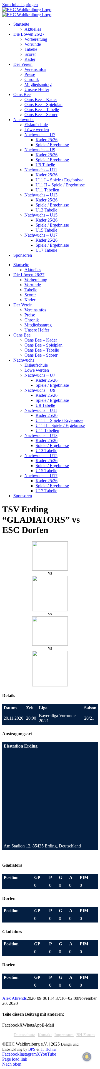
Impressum (64, 1034)
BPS (31, 1049)
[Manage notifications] (86, 1056)
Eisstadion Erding (21, 746)
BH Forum (85, 1034)
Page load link (14, 1059)
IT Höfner (49, 1049)
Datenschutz (24, 1034)
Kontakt (45, 1034)
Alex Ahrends (14, 998)
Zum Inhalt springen (20, 4)
